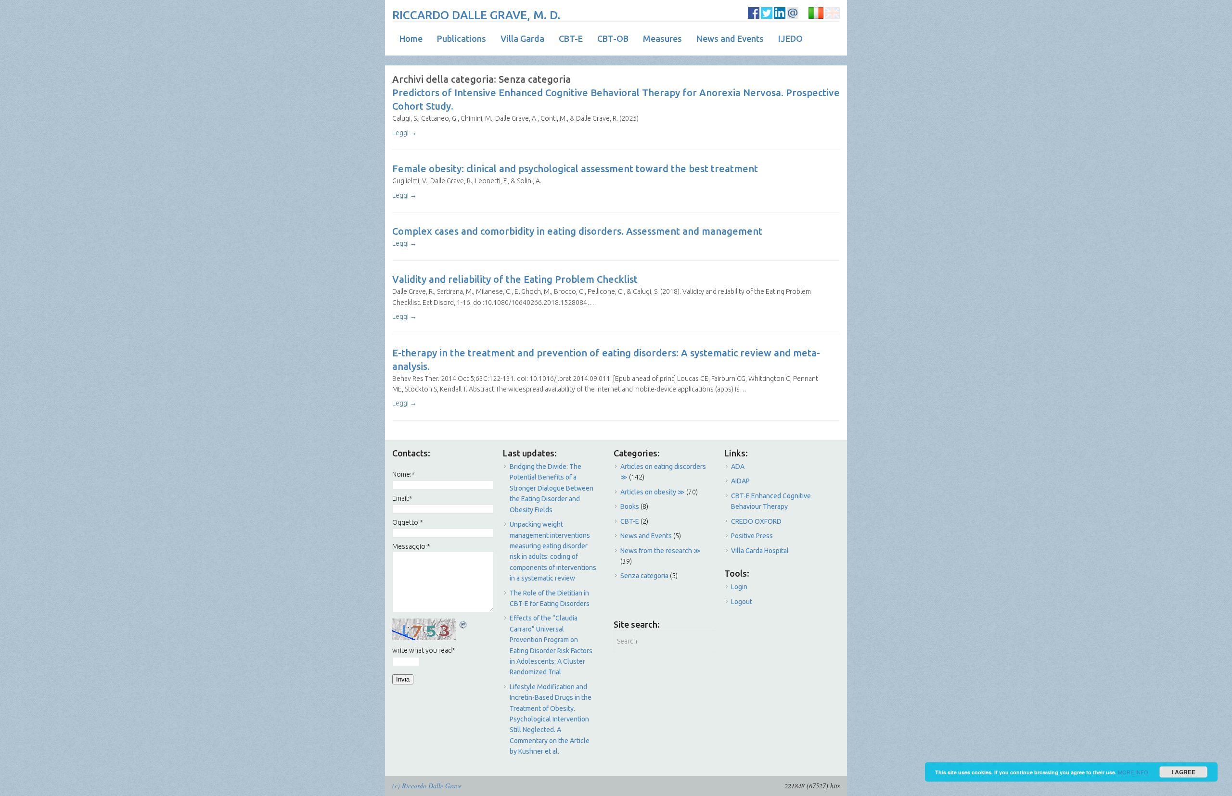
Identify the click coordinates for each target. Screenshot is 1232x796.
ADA (737, 466)
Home (411, 38)
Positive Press (752, 536)
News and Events (730, 38)
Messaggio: (411, 546)
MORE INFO (1133, 772)
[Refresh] (463, 624)
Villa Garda (522, 38)
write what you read (423, 650)
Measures (662, 38)
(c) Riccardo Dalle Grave (427, 785)
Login (739, 587)
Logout (741, 602)
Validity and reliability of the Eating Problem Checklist (515, 279)
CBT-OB (613, 38)
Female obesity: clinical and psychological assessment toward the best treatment (575, 168)
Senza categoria (644, 576)
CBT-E (571, 38)
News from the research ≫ (660, 551)
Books (629, 506)
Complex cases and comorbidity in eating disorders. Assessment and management (577, 231)
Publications (461, 38)
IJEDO (790, 38)
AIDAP (740, 481)
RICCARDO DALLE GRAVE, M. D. (476, 15)
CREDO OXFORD (756, 521)
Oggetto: (407, 522)
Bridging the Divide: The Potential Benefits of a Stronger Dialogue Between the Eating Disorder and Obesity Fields (551, 488)
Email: (402, 498)
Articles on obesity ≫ (652, 492)
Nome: (403, 474)
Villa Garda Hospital (760, 551)
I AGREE (1183, 772)
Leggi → (404, 133)
